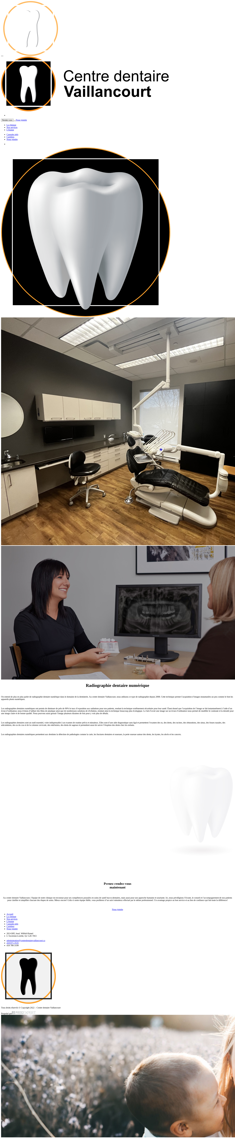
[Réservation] (15, 120)
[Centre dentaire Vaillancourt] (87, 55)
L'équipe (10, 130)
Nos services (12, 127)
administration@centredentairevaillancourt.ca (26, 940)
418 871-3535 (13, 943)
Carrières (10, 137)
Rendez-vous (7, 120)
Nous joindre (21, 120)
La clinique (11, 125)
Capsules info (12, 134)
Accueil (10, 914)
